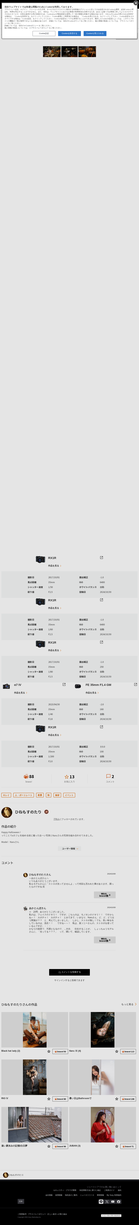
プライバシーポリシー (40, 28)
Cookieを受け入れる (95, 33)
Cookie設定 (44, 33)
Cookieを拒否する (69, 33)
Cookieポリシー (32, 26)
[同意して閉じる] (135, 3)
